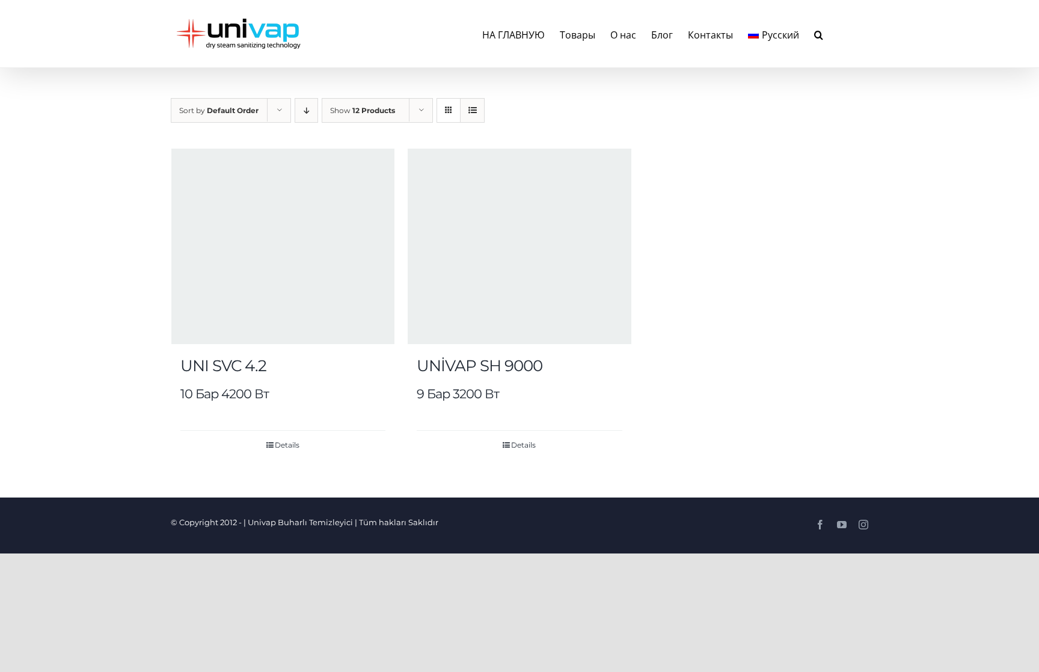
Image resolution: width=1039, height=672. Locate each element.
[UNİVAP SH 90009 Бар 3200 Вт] (519, 246)
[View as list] (472, 110)
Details (287, 444)
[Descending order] (306, 110)
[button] (818, 33)
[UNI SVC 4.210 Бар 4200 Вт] (282, 246)
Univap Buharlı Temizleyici (300, 522)
